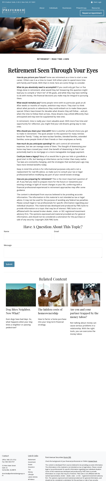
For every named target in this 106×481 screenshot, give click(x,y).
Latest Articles (33, 477)
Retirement (32, 460)
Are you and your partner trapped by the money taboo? (84, 313)
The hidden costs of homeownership (50, 311)
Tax (29, 469)
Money (30, 472)
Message (8, 245)
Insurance (31, 467)
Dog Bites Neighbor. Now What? (18, 311)
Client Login (97, 2)
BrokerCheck (92, 461)
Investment (32, 462)
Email (56, 231)
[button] (42, 8)
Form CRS (67, 457)
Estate (30, 465)
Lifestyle (31, 474)
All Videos (31, 479)
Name (6, 231)
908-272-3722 (11, 460)
